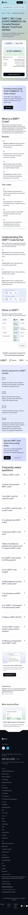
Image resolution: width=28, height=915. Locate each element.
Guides (3, 821)
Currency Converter (6, 849)
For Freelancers (5, 796)
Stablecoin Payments (7, 782)
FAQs (3, 826)
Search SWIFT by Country (18, 7)
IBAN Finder (5, 846)
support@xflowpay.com (7, 886)
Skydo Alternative (6, 860)
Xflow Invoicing (5, 774)
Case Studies (5, 824)
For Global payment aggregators (9, 799)
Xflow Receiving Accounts (8, 771)
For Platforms (5, 793)
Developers (4, 804)
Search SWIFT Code (7, 7)
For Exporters (5, 787)
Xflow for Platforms (6, 776)
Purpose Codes (5, 832)
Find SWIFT (9, 43)
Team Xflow (4, 871)
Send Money (5, 838)
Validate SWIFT (19, 43)
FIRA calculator (5, 852)
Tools (8, 13)
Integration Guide (6, 807)
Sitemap (2, 904)
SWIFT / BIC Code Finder (8, 843)
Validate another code (14, 74)
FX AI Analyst (5, 779)
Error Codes (4, 813)
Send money (8, 106)
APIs (3, 810)
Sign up (22, 344)
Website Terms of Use (16, 906)
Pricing (3, 865)
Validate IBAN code (9, 674)
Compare (4, 835)
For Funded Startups (7, 790)
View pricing (17, 456)
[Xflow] (4, 2)
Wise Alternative (5, 857)
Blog (3, 818)
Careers (4, 868)
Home (3, 13)
